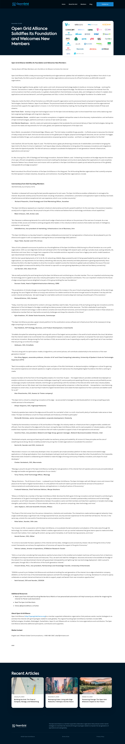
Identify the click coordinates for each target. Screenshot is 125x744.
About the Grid (73, 4)
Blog (91, 4)
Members (83, 4)
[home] (21, 4)
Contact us (105, 4)
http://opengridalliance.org (35, 616)
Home (63, 4)
